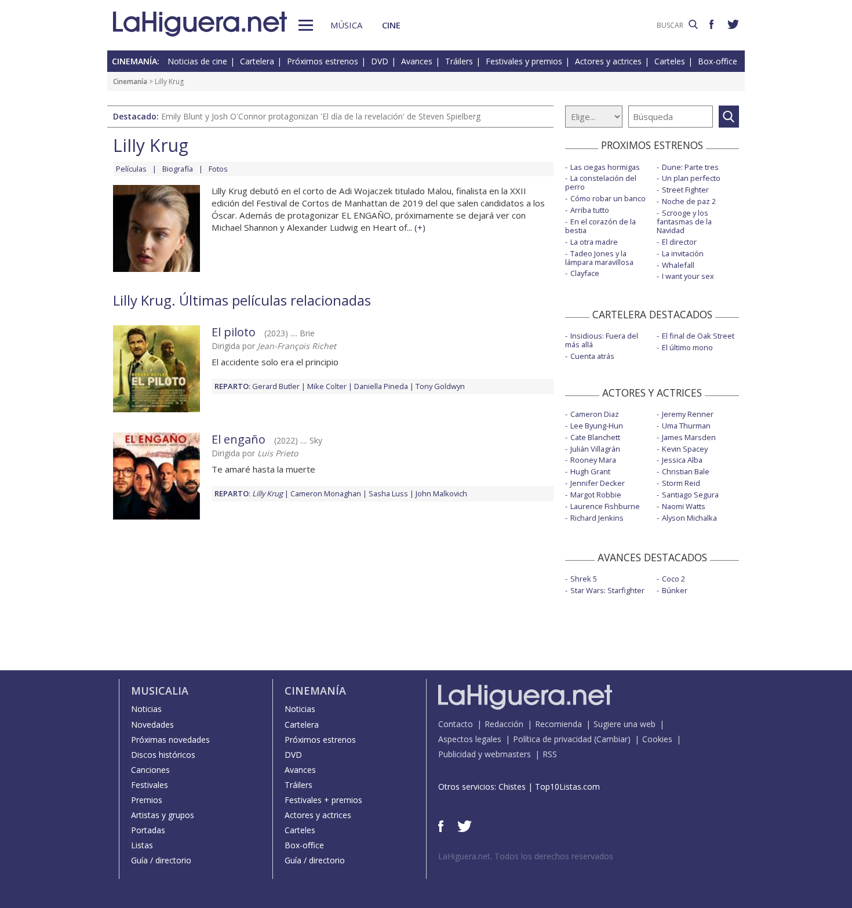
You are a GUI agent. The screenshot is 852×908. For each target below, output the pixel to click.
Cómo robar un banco (608, 198)
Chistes (512, 786)
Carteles (669, 61)
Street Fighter (685, 189)
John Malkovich (441, 493)
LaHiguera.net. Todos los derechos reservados (525, 856)
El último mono (687, 347)
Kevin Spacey (685, 449)
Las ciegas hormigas (605, 167)
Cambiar (612, 738)
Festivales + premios (323, 799)
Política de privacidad (552, 738)
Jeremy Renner (687, 414)
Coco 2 (673, 578)
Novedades (152, 724)
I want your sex (688, 276)
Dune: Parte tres (690, 167)
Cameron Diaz (594, 414)
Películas (131, 169)
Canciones (150, 769)
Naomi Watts (683, 506)
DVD (379, 61)
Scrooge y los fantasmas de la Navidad (684, 221)
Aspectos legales (469, 738)
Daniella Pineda (381, 386)
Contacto (455, 723)
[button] (305, 25)
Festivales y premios (524, 61)
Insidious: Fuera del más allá (601, 340)
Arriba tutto (589, 210)
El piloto (234, 332)
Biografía (177, 169)
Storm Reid (681, 483)
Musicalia (159, 691)
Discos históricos (163, 754)
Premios (146, 799)
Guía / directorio (161, 860)
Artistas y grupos (162, 814)
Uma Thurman (686, 425)
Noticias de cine (197, 61)
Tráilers (459, 61)
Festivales (149, 784)
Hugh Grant (590, 471)
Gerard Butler (276, 386)
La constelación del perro (600, 182)
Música (346, 25)
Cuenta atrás (592, 356)
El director (679, 242)
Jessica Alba (682, 460)
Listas (142, 845)
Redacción (504, 723)
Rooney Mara (593, 460)
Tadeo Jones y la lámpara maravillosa (599, 257)
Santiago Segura (690, 494)
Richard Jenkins (597, 518)
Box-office (717, 61)
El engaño (238, 439)
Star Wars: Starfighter (607, 590)
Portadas (148, 830)
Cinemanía (130, 81)
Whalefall (678, 265)
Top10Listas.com (567, 786)
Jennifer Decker (597, 483)
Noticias (146, 708)
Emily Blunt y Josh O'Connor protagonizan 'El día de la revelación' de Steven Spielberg (320, 116)
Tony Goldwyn (440, 386)
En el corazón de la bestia (600, 225)
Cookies (657, 738)
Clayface (584, 273)
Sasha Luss (388, 493)
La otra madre (594, 242)
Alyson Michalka (689, 518)
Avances (416, 61)
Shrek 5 (583, 578)
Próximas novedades (170, 739)
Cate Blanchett (595, 437)
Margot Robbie (595, 494)
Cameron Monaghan (325, 493)
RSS (549, 754)
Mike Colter (327, 386)
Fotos (218, 169)
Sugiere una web (625, 723)
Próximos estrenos (322, 61)
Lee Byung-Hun (596, 425)
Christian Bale (685, 471)
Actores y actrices (608, 61)
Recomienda (558, 723)
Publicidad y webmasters (484, 754)
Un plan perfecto (691, 178)
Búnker (674, 590)
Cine (391, 25)
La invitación (683, 253)
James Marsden (689, 437)
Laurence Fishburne (605, 506)
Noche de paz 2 (689, 201)
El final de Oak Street (698, 335)
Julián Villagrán (595, 449)
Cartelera (257, 61)
